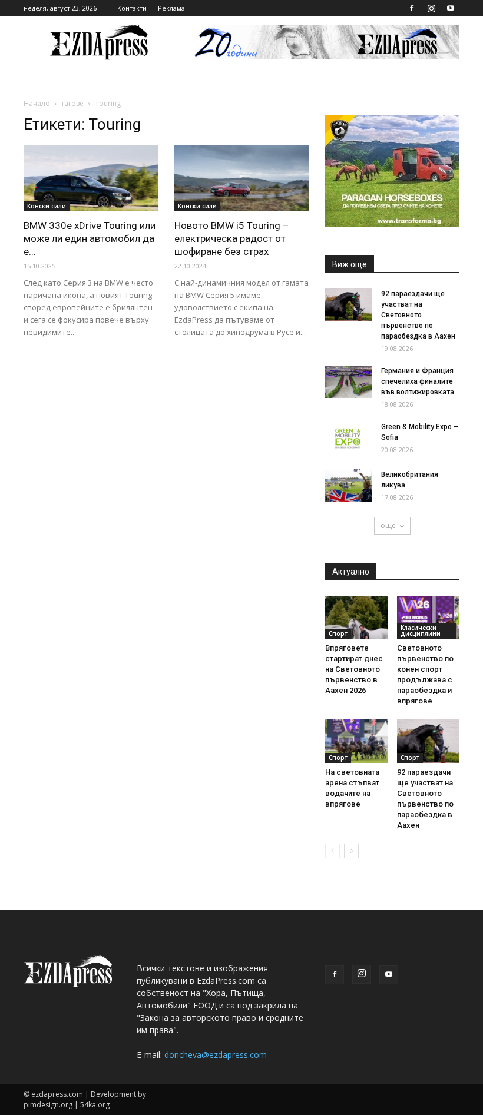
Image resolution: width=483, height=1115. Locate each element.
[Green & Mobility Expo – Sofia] (348, 438)
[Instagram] (431, 8)
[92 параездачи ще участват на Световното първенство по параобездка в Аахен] (348, 304)
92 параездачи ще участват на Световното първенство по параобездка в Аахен (418, 315)
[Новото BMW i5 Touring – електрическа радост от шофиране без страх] (241, 178)
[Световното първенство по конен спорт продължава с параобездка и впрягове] (428, 617)
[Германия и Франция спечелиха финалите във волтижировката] (348, 382)
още (388, 525)
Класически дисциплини (421, 630)
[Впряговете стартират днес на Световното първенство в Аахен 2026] (356, 617)
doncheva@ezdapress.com (215, 1054)
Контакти (132, 8)
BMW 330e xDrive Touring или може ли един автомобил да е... (90, 238)
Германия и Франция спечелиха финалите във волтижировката (417, 381)
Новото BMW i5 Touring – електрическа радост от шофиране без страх (231, 238)
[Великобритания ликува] (348, 485)
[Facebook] (412, 8)
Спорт (338, 633)
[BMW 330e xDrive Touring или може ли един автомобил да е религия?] (91, 178)
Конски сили (46, 206)
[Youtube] (450, 8)
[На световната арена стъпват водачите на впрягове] (356, 740)
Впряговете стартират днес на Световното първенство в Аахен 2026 (354, 669)
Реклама (171, 8)
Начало (37, 103)
